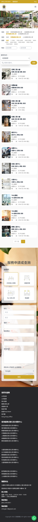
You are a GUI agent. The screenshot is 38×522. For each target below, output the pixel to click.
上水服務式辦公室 (28, 37)
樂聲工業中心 (15, 227)
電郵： (6, 323)
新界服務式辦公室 (11, 34)
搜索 (33, 63)
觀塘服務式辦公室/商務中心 (9, 455)
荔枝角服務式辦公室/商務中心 (10, 457)
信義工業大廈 (15, 117)
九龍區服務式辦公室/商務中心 (10, 449)
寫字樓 (3, 414)
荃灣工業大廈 (15, 70)
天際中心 (14, 180)
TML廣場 (14, 195)
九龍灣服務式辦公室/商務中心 (10, 462)
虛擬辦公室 (4, 406)
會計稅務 (4, 401)
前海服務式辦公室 (23, 34)
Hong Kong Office (6, 417)
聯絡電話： (8, 331)
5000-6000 (21, 42)
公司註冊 (4, 396)
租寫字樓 (4, 409)
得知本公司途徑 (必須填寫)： (14, 367)
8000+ (16, 44)
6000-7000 (30, 42)
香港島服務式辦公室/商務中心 (10, 425)
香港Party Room (6, 411)
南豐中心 (14, 148)
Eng (35, 1)
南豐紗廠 (14, 85)
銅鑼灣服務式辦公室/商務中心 (10, 430)
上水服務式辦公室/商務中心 (9, 476)
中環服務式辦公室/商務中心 (9, 433)
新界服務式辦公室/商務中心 (9, 471)
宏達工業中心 (15, 164)
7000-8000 (9, 44)
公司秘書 (4, 399)
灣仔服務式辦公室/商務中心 (9, 428)
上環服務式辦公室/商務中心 (9, 436)
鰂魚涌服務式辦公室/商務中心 (10, 441)
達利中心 (14, 132)
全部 (7, 32)
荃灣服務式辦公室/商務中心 (9, 474)
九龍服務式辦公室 (29, 32)
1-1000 (13, 40)
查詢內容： (8, 349)
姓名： (6, 309)
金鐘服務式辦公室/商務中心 (9, 438)
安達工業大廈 (15, 101)
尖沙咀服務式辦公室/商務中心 (10, 452)
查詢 (19, 377)
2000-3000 (28, 40)
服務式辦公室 (5, 404)
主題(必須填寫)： (10, 340)
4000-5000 (13, 42)
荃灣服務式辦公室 (16, 37)
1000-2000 (20, 40)
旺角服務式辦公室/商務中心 (9, 460)
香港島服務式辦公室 (16, 32)
